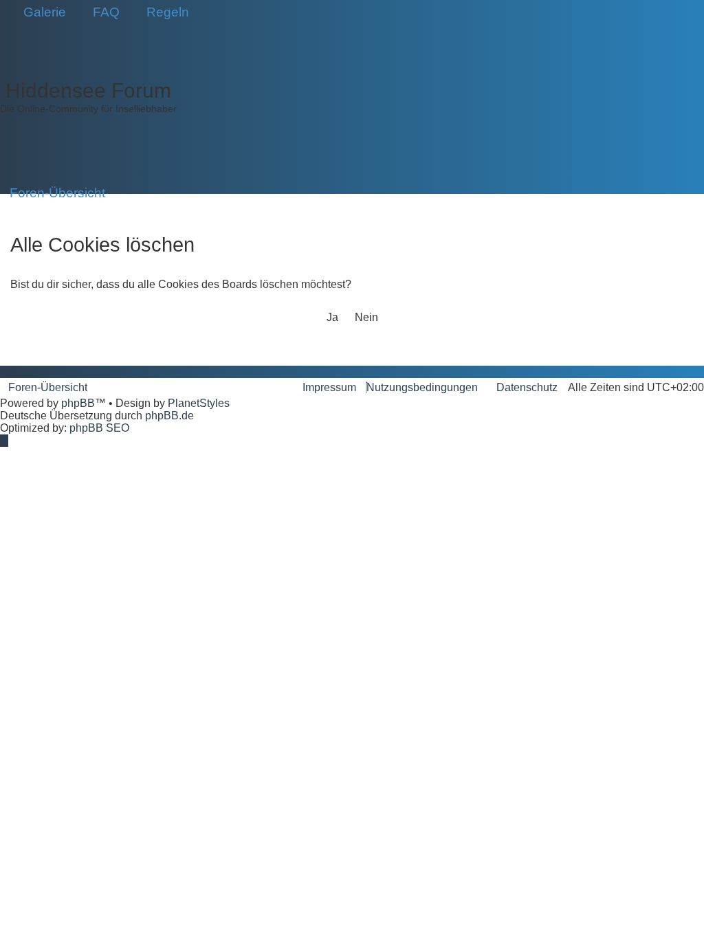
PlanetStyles (199, 403)
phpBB (78, 403)
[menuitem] (39, 12)
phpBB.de (169, 415)
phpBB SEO (99, 428)
